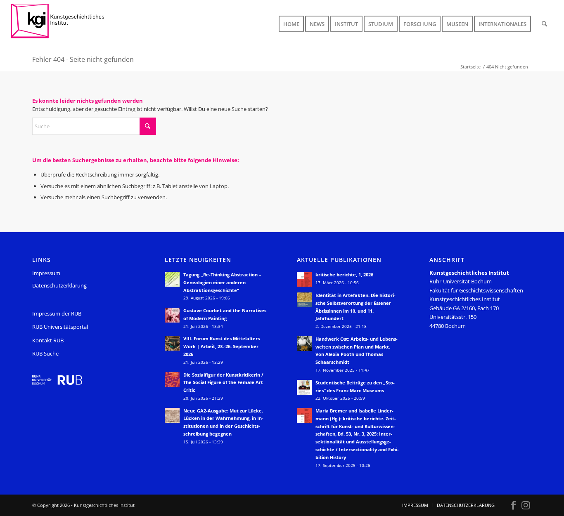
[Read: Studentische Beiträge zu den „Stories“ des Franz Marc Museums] (304, 387)
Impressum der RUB (56, 313)
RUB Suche (45, 353)
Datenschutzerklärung (59, 285)
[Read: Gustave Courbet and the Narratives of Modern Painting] (172, 315)
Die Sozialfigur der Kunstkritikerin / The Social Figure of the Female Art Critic (223, 382)
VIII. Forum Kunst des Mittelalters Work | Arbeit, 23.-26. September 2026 (221, 346)
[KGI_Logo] (63, 24)
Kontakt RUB (48, 340)
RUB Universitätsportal (60, 326)
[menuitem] (291, 24)
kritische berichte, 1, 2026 (344, 274)
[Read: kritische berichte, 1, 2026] (304, 279)
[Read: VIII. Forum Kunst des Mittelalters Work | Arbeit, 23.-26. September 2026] (172, 343)
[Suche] (544, 24)
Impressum (46, 273)
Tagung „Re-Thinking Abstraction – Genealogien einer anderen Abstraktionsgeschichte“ (222, 282)
